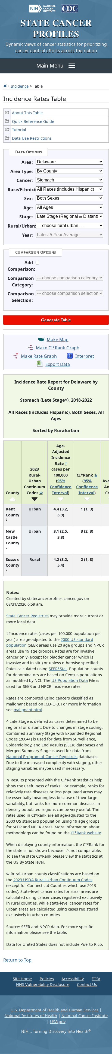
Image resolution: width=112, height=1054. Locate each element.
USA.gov (58, 1021)
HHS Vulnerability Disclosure (42, 984)
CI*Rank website (86, 832)
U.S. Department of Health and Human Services (54, 1010)
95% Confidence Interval (60, 486)
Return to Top (17, 960)
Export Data (57, 364)
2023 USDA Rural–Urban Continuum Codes (52, 879)
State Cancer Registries (27, 615)
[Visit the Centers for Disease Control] (70, 6)
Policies (47, 978)
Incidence (20, 86)
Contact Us (87, 984)
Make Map (58, 340)
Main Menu (49, 66)
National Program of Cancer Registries (41, 756)
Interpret (84, 356)
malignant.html (28, 709)
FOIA (96, 978)
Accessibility (72, 978)
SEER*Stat (58, 668)
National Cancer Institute (84, 1015)
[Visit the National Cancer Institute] (42, 6)
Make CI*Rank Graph (57, 348)
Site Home (22, 978)
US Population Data (69, 680)
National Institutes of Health (31, 1015)
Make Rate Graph (39, 356)
